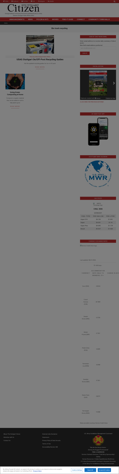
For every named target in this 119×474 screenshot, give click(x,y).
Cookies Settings (77, 470)
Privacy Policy (37, 471)
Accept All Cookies (104, 470)
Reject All (90, 470)
